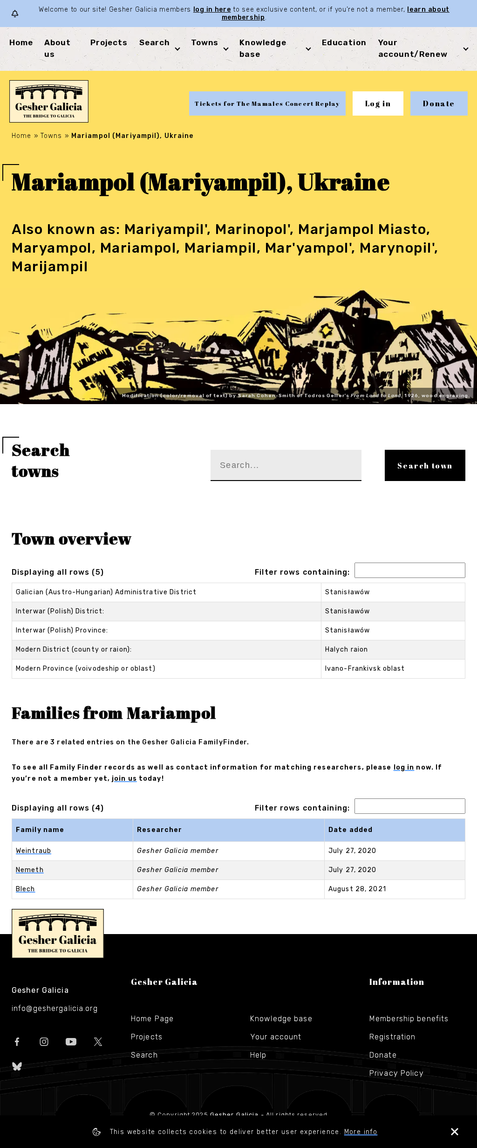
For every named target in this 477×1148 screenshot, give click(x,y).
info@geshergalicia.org (55, 1008)
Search (154, 42)
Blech (25, 889)
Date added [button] (350, 830)
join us (124, 779)
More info (361, 1132)
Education (344, 42)
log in (404, 767)
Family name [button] (40, 830)
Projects (109, 42)
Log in (378, 103)
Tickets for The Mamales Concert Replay (267, 103)
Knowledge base (281, 1018)
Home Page (152, 1018)
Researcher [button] (159, 830)
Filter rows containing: (302, 572)
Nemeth (30, 870)
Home (21, 42)
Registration (392, 1036)
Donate (439, 103)
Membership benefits (409, 1018)
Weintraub (33, 851)
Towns (204, 42)
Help (258, 1055)
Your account (275, 1036)
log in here (212, 10)
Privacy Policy (396, 1073)
